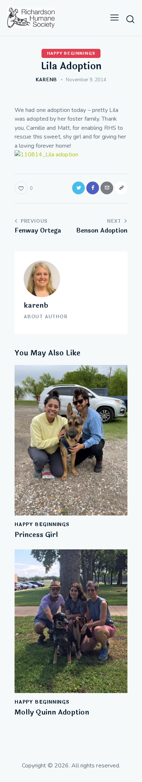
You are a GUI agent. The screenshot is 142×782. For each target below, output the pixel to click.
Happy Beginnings (71, 53)
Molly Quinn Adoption (52, 712)
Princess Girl (36, 535)
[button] (114, 17)
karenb (36, 305)
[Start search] (130, 19)
